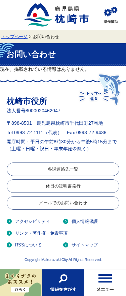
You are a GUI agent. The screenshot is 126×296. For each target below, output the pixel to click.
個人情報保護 (85, 221)
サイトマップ (85, 244)
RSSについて (28, 244)
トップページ (14, 36)
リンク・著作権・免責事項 (41, 233)
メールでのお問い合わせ (63, 202)
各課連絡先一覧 (63, 169)
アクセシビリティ (32, 221)
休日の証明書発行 (63, 185)
